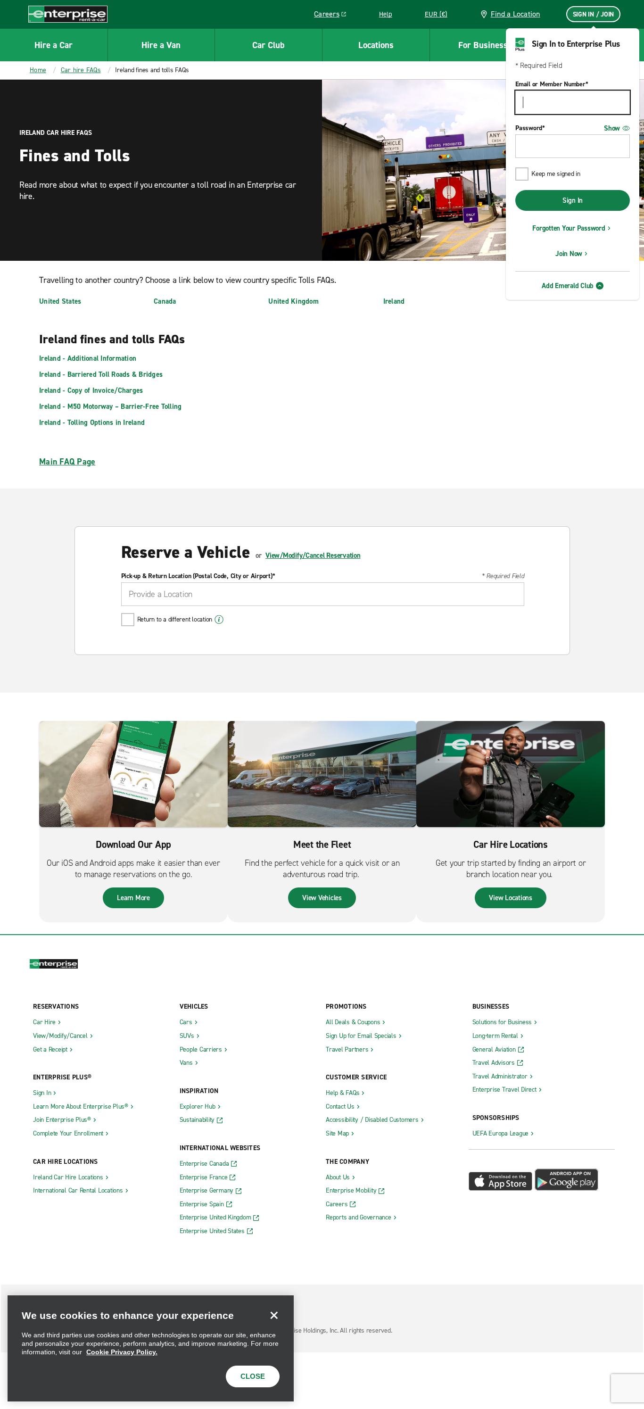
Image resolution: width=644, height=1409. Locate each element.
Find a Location (515, 14)
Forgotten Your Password (568, 228)
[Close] (274, 1315)
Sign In (572, 200)
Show (612, 128)
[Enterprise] (67, 14)
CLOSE (252, 1376)
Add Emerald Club (568, 285)
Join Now (568, 253)
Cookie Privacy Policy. (121, 1352)
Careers (333, 15)
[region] (151, 1348)
